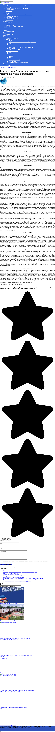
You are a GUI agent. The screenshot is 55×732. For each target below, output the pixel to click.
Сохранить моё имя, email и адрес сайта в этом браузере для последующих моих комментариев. (25, 561)
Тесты (4, 64)
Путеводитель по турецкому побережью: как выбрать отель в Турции (17, 690)
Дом (10, 57)
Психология (6, 4)
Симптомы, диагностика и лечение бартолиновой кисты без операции (20, 572)
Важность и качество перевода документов (13, 577)
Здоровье (8, 45)
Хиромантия (12, 56)
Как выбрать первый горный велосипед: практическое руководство (16, 655)
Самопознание (10, 9)
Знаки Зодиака (10, 25)
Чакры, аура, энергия (14, 49)
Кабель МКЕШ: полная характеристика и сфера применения (15, 638)
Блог (10, 52)
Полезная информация (12, 51)
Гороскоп (5, 21)
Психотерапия (9, 7)
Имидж (10, 43)
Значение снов (10, 31)
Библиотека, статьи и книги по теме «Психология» (19, 5)
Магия (10, 53)
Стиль (4, 36)
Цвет (7, 12)
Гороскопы (8, 24)
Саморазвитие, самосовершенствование (17, 8)
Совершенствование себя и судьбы (18, 62)
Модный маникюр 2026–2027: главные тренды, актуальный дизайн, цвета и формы (23, 578)
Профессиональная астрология (14, 26)
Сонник (5, 30)
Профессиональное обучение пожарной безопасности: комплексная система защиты (20, 673)
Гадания (5, 27)
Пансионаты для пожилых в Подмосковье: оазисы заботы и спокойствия (20, 579)
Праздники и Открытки (12, 38)
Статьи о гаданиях (11, 29)
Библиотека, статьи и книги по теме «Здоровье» (21, 47)
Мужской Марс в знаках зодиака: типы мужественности (14, 707)
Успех (7, 58)
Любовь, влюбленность (12, 18)
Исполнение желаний (14, 60)
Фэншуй (8, 65)
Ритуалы (11, 54)
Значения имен (10, 34)
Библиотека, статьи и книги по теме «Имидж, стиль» (22, 42)
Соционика (9, 11)
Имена (4, 33)
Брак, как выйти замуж (12, 16)
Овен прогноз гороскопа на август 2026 (12, 576)
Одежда (11, 44)
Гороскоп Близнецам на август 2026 (11, 574)
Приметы (5, 35)
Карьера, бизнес (13, 61)
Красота (8, 39)
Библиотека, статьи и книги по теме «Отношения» (19, 14)
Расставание (9, 20)
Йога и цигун (12, 48)
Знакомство (9, 17)
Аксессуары (12, 40)
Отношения (6, 13)
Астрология (9, 22)
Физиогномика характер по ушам (8, 725)
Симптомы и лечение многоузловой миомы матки (15, 570)
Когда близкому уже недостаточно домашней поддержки (17, 581)
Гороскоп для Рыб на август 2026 (11, 573)
